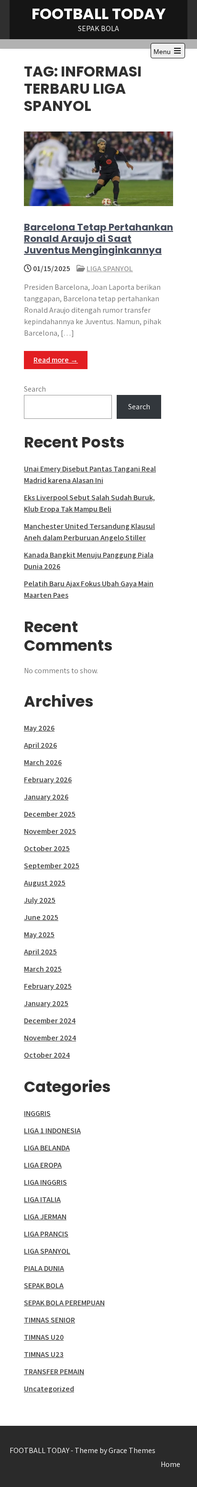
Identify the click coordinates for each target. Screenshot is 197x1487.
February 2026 (48, 780)
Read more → (55, 360)
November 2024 (50, 1038)
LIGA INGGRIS (45, 1182)
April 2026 (40, 745)
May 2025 (39, 934)
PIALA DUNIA (44, 1268)
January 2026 (46, 797)
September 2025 (51, 866)
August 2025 (45, 883)
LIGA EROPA (43, 1165)
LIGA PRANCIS (46, 1234)
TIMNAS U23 (44, 1354)
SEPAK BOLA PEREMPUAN (64, 1303)
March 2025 (43, 969)
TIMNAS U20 (44, 1337)
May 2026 (39, 728)
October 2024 (47, 1055)
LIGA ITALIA (42, 1199)
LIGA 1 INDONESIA (52, 1131)
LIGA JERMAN (45, 1217)
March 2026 (43, 762)
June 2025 (41, 917)
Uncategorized (49, 1389)
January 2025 (46, 1003)
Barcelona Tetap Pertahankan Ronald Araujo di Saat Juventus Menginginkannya (98, 238)
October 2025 (47, 848)
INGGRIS (37, 1113)
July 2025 (39, 900)
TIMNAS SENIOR (49, 1320)
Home (170, 1464)
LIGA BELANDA (47, 1148)
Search (35, 389)
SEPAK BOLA (44, 1285)
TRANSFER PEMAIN (54, 1372)
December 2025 (50, 814)
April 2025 (40, 952)
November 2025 (50, 831)
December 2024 (50, 1021)
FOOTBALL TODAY (99, 13)
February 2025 (48, 986)
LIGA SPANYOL (110, 268)
